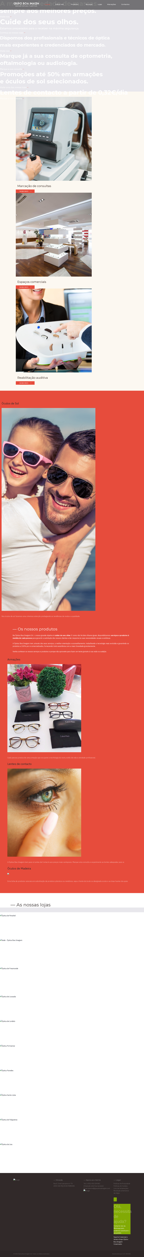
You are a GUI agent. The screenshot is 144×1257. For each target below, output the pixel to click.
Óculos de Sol (10, 403)
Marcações (111, 4)
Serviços (89, 4)
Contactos (125, 4)
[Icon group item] (4, 92)
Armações (13, 659)
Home (47, 4)
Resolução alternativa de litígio (121, 1192)
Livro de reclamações (121, 1188)
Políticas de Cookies (121, 1186)
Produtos (74, 4)
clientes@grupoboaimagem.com (99, 1188)
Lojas (100, 4)
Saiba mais (24, 191)
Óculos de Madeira (19, 868)
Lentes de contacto (19, 764)
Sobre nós (59, 4)
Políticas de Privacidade (122, 1184)
